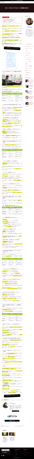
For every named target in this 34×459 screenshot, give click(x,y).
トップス (21, 2)
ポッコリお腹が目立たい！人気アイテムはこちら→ (12, 48)
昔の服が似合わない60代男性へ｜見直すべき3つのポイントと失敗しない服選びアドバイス (31, 104)
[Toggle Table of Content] (17, 52)
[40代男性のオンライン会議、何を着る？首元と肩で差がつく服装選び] (27, 91)
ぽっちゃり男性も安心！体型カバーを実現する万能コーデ (12, 439)
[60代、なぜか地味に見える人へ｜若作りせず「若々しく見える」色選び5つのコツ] (27, 80)
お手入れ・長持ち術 (28, 52)
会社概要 (16, 450)
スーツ (27, 2)
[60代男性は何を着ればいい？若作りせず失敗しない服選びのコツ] (27, 86)
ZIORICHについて (13, 2)
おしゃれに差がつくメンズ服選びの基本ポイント (11, 53)
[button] (22, 2)
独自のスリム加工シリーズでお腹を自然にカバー (12, 65)
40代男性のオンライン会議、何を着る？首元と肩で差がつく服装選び (31, 91)
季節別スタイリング (28, 70)
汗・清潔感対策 (27, 72)
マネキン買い (17, 2)
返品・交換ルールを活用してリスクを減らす (11, 61)
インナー (30, 2)
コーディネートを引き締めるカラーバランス (11, 58)
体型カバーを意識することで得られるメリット (11, 55)
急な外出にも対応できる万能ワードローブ (11, 64)
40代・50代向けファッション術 (29, 46)
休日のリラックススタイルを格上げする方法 (11, 63)
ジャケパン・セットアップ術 (29, 57)
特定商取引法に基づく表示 (17, 451)
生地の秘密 (27, 74)
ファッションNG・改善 (28, 61)
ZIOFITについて (25, 451)
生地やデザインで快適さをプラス (10, 60)
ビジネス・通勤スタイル (28, 59)
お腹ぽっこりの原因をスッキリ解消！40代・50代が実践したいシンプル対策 (5, 439)
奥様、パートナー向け (28, 68)
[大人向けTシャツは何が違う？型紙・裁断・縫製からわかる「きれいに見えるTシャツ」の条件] (27, 97)
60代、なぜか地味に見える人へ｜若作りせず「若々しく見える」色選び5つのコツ (31, 80)
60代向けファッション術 (28, 48)
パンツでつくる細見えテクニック (10, 57)
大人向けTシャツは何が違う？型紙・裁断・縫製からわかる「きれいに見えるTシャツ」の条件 (31, 97)
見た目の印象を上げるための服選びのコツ (11, 54)
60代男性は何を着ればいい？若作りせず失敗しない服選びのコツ (31, 86)
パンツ (25, 2)
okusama (27, 50)
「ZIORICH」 (6, 24)
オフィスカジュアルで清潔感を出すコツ (11, 62)
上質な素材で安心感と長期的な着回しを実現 (11, 66)
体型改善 (27, 63)
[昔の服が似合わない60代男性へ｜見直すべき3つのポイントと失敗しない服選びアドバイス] (27, 103)
